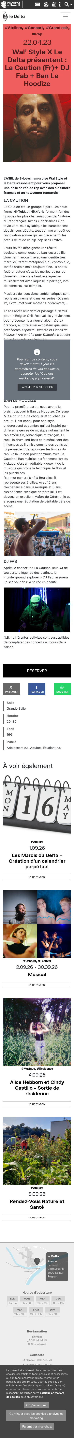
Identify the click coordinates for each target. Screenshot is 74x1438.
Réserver (37, 670)
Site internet (38, 1344)
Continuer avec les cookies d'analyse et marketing (36, 1416)
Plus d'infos (37, 877)
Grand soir (58, 27)
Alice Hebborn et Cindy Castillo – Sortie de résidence (37, 1087)
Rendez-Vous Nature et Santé (37, 1204)
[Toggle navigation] (65, 16)
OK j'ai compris (36, 1405)
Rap (38, 34)
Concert (35, 27)
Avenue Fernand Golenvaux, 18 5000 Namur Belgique (56, 1269)
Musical (37, 974)
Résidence (46, 1068)
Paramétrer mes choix (37, 387)
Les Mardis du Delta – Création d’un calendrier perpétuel (37, 860)
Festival (45, 961)
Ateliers (15, 27)
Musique (29, 1068)
